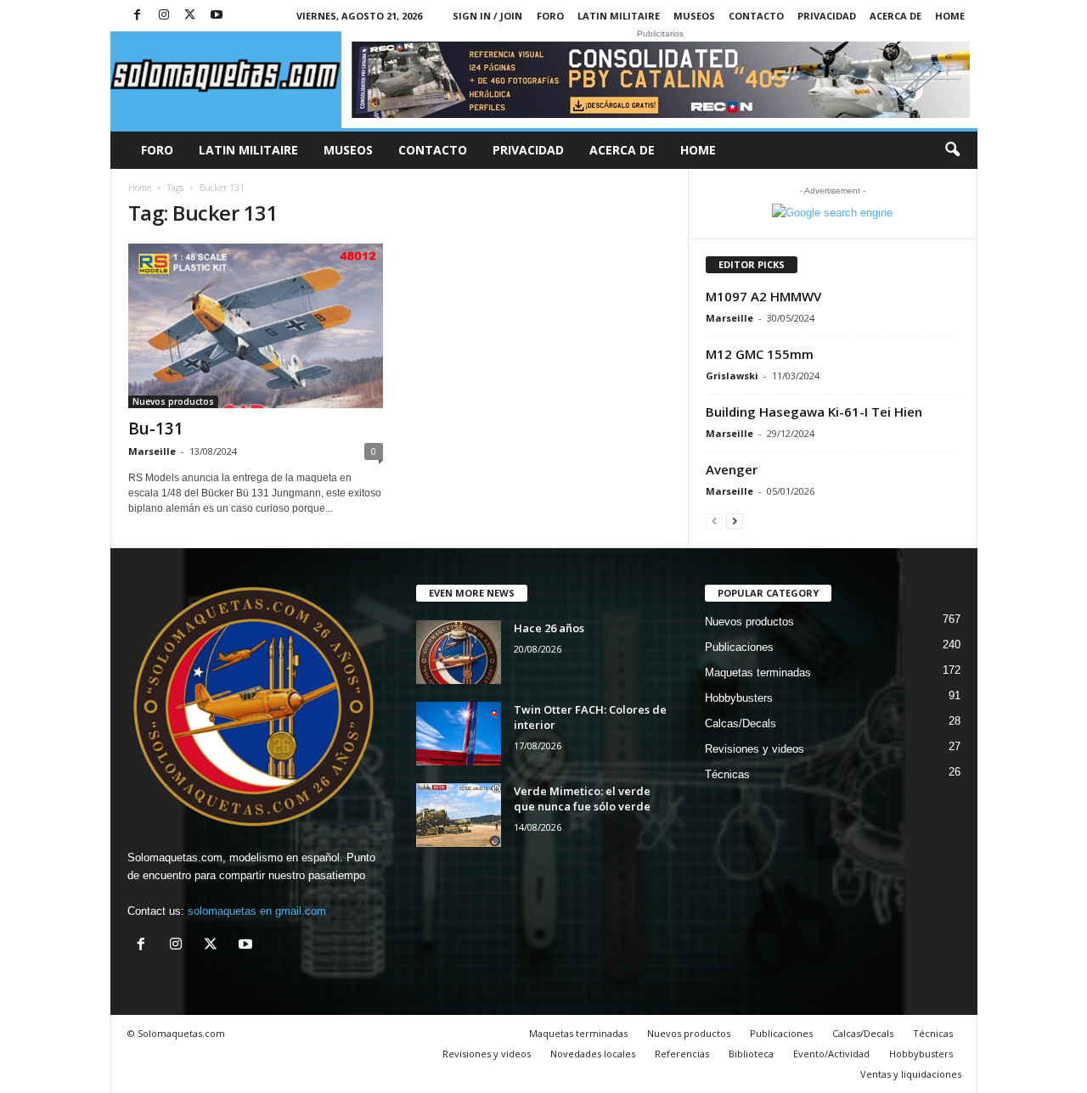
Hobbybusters (739, 698)
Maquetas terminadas (758, 672)
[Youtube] (216, 15)
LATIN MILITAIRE (618, 15)
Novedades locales (592, 1053)
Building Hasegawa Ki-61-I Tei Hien (814, 411)
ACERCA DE (895, 15)
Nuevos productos (173, 401)
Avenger (732, 469)
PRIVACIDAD (826, 15)
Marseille (152, 451)
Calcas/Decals (740, 723)
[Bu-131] (255, 326)
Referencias (682, 1053)
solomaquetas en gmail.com (257, 911)
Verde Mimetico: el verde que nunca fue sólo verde (582, 798)
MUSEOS (694, 15)
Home (950, 15)
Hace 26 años (549, 628)
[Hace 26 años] (458, 652)
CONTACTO (756, 15)
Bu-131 (155, 429)
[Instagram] (164, 15)
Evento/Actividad (831, 1053)
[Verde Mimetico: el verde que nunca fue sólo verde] (458, 815)
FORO (550, 15)
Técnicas (727, 774)
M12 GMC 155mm (760, 353)
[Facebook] (137, 15)
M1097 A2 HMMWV (763, 296)
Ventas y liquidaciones (910, 1074)
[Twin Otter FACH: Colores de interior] (458, 733)
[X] (190, 15)
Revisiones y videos (754, 749)
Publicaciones (739, 647)
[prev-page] (714, 521)
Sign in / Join (487, 15)
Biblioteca (751, 1053)
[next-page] (734, 521)
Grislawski (732, 375)
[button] (952, 150)
